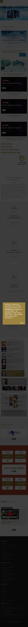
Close (21, 323)
